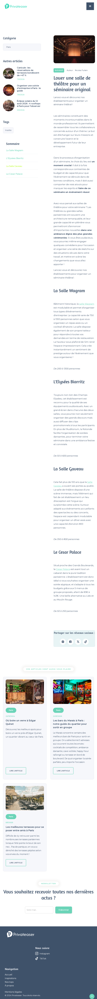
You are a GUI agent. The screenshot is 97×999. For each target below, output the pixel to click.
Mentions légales (13, 992)
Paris (8, 47)
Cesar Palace (63, 569)
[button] (90, 6)
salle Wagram (86, 304)
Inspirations (10, 978)
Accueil (8, 974)
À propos (9, 985)
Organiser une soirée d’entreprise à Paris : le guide (29, 88)
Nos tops (9, 982)
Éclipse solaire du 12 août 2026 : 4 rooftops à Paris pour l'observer (28, 103)
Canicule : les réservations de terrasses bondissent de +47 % (28, 72)
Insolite (8, 130)
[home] (16, 6)
